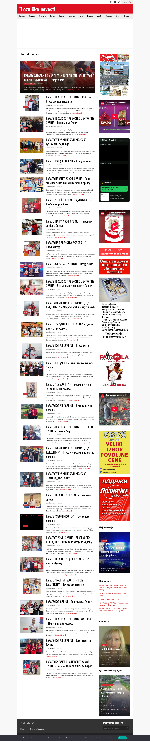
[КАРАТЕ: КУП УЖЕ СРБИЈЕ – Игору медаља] (31, 166)
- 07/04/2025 (59, 250)
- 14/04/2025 (59, 229)
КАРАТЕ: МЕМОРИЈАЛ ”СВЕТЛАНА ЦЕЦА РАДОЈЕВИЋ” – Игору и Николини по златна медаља (70, 452)
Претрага (126, 2)
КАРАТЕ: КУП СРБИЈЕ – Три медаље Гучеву (69, 601)
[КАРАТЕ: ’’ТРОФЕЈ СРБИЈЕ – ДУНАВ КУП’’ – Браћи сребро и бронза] (31, 205)
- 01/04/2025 (59, 267)
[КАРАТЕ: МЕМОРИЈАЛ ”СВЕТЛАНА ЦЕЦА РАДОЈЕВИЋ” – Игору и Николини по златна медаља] (31, 454)
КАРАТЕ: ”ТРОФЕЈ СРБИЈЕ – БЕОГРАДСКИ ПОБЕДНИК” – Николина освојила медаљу (69, 540)
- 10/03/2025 (59, 289)
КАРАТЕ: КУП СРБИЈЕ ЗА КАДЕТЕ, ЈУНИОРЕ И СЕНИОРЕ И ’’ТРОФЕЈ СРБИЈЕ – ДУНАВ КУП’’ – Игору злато (59, 78)
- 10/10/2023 (59, 567)
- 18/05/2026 (40, 83)
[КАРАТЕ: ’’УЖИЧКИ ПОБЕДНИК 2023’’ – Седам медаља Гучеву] (31, 479)
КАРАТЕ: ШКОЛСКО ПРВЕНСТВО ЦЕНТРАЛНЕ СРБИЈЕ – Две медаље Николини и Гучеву (70, 283)
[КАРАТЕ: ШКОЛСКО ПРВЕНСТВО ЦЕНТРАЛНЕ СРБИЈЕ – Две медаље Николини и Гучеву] (31, 287)
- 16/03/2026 (60, 105)
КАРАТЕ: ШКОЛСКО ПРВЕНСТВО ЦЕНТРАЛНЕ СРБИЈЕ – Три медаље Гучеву (70, 120)
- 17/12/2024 (59, 332)
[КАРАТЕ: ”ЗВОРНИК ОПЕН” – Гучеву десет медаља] (31, 522)
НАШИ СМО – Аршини (111, 649)
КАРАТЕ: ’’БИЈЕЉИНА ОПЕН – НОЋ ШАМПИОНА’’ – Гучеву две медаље (65, 582)
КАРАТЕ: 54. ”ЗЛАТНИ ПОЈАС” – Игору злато (69, 264)
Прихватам (122, 738)
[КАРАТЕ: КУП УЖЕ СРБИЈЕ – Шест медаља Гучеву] (31, 646)
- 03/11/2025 (59, 165)
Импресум (24, 729)
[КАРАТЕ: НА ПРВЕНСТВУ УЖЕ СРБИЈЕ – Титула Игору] (31, 248)
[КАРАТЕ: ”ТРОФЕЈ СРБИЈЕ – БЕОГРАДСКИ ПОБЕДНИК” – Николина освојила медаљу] (31, 543)
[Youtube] (115, 2)
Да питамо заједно (107, 685)
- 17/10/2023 (59, 545)
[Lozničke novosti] (37, 9)
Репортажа (71, 16)
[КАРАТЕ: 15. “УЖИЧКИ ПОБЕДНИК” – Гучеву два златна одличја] (31, 329)
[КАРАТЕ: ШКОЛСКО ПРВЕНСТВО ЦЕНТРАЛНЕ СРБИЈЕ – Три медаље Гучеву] (31, 124)
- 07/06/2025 (104, 699)
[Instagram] (111, 2)
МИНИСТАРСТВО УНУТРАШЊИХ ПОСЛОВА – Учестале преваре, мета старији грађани (113, 549)
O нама (118, 16)
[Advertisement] (75, 34)
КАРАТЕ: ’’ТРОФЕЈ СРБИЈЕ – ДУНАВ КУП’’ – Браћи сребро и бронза (69, 202)
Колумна (90, 16)
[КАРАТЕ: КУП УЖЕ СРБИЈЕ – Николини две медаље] (31, 411)
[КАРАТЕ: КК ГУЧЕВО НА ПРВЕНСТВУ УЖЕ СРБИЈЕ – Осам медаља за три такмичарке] (31, 667)
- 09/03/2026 (60, 126)
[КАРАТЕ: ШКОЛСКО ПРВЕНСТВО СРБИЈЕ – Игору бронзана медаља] (31, 103)
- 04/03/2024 (59, 435)
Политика (32, 16)
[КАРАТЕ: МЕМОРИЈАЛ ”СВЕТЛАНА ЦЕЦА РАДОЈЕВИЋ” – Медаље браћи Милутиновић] (31, 308)
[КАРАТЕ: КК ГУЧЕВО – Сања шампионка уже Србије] (31, 368)
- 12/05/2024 (59, 392)
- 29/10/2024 (59, 349)
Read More (120, 568)
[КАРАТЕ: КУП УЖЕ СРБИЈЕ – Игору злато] (31, 351)
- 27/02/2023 (59, 627)
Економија (42, 16)
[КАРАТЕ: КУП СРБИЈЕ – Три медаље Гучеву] (31, 607)
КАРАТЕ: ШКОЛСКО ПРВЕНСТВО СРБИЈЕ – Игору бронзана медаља (68, 99)
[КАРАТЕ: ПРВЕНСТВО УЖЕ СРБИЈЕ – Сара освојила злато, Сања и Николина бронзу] (31, 184)
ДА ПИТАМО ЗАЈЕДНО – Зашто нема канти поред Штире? (112, 692)
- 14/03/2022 (59, 669)
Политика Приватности (38, 729)
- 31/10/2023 (59, 524)
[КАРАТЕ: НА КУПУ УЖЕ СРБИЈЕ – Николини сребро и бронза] (31, 227)
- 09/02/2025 (59, 310)
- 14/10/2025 (59, 186)
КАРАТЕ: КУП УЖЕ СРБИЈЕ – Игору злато (67, 345)
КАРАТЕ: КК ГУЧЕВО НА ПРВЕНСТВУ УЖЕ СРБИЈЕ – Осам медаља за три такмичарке (69, 664)
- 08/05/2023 (59, 605)
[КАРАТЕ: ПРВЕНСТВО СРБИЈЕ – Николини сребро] (31, 500)
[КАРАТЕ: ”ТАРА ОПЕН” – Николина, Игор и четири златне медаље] (31, 390)
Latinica (21, 2)
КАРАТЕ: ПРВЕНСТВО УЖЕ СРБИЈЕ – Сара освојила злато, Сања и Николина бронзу (68, 180)
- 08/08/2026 (114, 652)
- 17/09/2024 (59, 371)
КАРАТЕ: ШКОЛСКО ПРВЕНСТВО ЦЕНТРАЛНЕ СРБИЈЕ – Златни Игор (70, 429)
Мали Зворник (28, 188)
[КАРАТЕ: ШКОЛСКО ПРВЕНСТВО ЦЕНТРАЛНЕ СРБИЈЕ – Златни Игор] (31, 432)
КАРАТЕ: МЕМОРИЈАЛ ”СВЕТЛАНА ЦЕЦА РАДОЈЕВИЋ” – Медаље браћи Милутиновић (70, 305)
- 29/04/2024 (59, 413)
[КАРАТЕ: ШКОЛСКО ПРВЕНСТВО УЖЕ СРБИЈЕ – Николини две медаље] (31, 625)
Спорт (81, 16)
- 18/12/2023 (59, 481)
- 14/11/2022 (59, 648)
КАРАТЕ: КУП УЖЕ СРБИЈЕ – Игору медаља (68, 161)
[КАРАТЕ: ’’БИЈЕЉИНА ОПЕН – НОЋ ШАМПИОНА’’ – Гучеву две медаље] (31, 586)
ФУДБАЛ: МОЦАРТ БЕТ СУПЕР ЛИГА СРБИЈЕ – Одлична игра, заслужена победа (113, 588)
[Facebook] (108, 2)
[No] (147, 738)
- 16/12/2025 (60, 147)
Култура (61, 16)
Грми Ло (99, 16)
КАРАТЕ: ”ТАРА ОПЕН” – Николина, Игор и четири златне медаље (68, 386)
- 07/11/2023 (59, 503)
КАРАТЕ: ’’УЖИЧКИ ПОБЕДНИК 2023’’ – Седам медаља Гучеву (67, 476)
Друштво (52, 16)
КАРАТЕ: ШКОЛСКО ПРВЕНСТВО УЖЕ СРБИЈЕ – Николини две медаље (70, 621)
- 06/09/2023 (59, 588)
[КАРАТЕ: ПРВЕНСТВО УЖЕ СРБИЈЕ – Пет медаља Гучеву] (31, 564)
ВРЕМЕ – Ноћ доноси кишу (109, 599)
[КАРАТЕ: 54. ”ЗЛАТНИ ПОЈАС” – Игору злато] (31, 269)
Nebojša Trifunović (30, 83)
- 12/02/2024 (59, 460)
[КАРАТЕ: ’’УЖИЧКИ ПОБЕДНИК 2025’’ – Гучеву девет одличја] (31, 145)
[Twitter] (119, 2)
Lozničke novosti (50, 165)
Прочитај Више (73, 90)
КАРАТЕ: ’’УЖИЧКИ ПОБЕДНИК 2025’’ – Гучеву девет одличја (67, 142)
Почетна (22, 16)
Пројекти (109, 16)
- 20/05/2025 (59, 208)
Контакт (126, 16)
